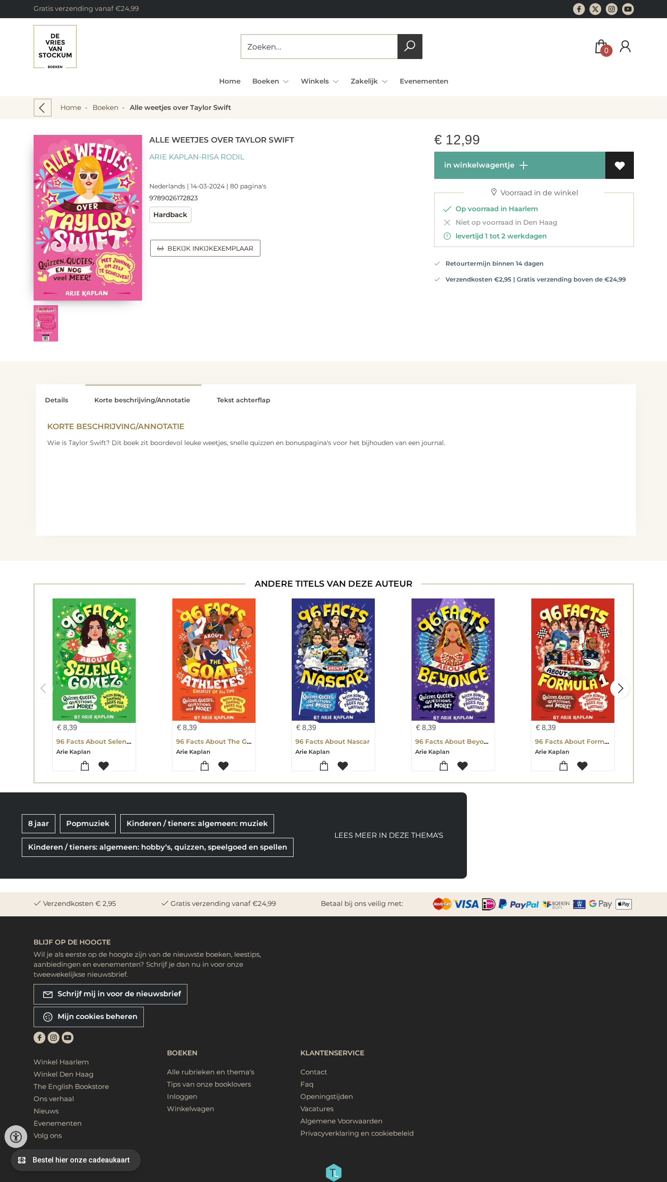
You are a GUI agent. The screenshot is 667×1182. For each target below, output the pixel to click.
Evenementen (424, 81)
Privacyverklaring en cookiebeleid (357, 1133)
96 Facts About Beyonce (455, 741)
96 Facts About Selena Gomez (106, 741)
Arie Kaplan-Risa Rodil (196, 157)
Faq (307, 1084)
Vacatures (317, 1108)
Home (229, 81)
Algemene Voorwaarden (341, 1121)
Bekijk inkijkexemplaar (208, 248)
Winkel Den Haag (63, 1074)
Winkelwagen (190, 1108)
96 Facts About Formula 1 (577, 741)
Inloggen (182, 1096)
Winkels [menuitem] (316, 81)
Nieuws (46, 1111)
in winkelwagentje (478, 165)
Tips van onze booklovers (209, 1084)
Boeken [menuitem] (266, 81)
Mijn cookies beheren (96, 1016)
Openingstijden (326, 1096)
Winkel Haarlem (61, 1062)
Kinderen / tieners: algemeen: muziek (197, 823)
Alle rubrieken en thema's (210, 1072)
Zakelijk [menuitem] (365, 81)
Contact (313, 1072)
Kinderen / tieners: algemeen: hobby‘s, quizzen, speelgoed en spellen (157, 847)
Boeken (105, 107)
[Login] (625, 46)
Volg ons (48, 1135)
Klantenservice (332, 1052)
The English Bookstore (71, 1086)
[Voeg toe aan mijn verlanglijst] (619, 165)
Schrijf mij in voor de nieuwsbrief (118, 993)
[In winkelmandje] (84, 766)
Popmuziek (87, 823)
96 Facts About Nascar (332, 741)
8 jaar (38, 823)
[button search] (409, 46)
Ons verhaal (54, 1098)
